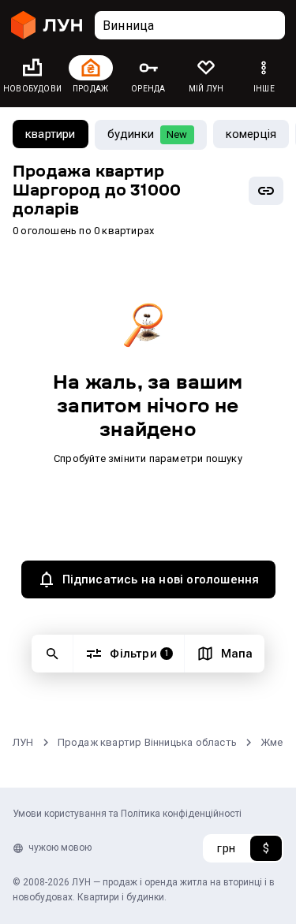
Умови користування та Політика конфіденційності (127, 813)
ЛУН (23, 742)
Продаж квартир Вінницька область (147, 742)
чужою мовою (60, 847)
